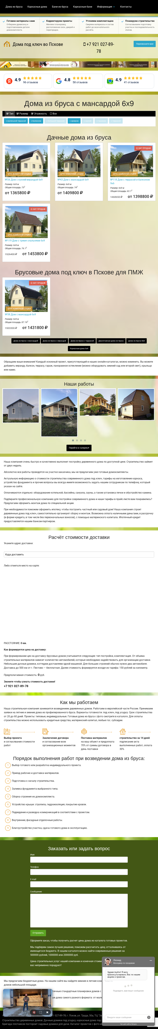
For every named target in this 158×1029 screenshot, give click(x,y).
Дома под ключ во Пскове (37, 44)
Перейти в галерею (78, 448)
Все (54, 113)
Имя (32, 854)
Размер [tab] (23, 113)
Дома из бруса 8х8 (136, 341)
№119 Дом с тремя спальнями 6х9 (25, 240)
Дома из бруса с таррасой (82, 341)
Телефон (34, 867)
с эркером (74, 121)
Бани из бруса (60, 6)
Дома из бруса (14, 6)
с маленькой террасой (16, 121)
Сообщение (36, 891)
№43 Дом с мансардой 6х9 (73, 179)
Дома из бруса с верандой (54, 341)
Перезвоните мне (144, 44)
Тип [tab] (11, 113)
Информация (104, 6)
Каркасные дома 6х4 (79, 348)
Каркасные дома (37, 6)
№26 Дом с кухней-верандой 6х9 (24, 179)
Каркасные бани (82, 6)
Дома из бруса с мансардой (25, 341)
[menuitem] (14, 7)
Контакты (126, 6)
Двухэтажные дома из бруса (111, 341)
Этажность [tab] (40, 113)
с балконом (36, 121)
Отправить (38, 933)
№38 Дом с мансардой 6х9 (20, 314)
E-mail (33, 879)
